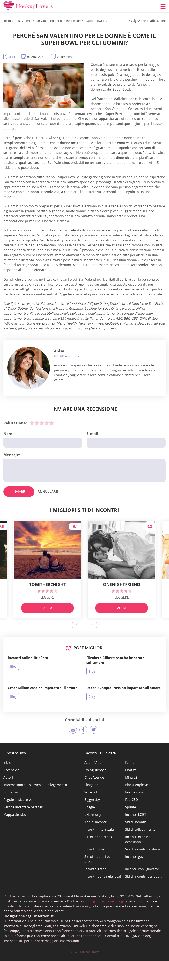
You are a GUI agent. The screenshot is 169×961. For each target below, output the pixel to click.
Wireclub (91, 792)
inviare (19, 491)
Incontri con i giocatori (142, 869)
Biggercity (92, 799)
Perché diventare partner (23, 807)
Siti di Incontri (136, 822)
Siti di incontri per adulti (143, 876)
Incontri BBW (94, 849)
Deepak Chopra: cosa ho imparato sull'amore (123, 688)
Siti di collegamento (140, 829)
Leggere (47, 597)
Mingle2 (131, 777)
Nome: (9, 433)
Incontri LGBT (135, 814)
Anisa (59, 350)
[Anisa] (28, 368)
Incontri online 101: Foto (28, 657)
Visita (47, 608)
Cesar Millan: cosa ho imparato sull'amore (42, 688)
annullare (48, 491)
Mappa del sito (14, 814)
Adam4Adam (94, 762)
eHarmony (92, 814)
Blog (12, 57)
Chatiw (130, 770)
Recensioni (11, 770)
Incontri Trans (95, 869)
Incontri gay (134, 856)
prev (76, 625)
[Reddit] (73, 730)
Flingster (91, 785)
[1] (32, 423)
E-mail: (93, 433)
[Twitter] (93, 730)
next (92, 625)
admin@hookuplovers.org (103, 901)
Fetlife (129, 762)
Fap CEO (131, 799)
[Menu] (163, 6)
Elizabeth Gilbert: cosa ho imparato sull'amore (115, 660)
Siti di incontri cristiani (142, 849)
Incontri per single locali (103, 876)
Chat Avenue (94, 777)
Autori (8, 777)
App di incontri (95, 822)
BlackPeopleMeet (138, 785)
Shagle (89, 807)
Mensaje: (11, 454)
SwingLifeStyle (95, 770)
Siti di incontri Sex (98, 837)
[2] (37, 423)
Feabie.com (134, 792)
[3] (42, 423)
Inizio (7, 762)
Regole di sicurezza (18, 799)
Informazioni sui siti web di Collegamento (35, 785)
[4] (47, 423)
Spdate (130, 807)
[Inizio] (28, 6)
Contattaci (11, 792)
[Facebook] (83, 730)
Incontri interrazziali (99, 829)
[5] (51, 423)
